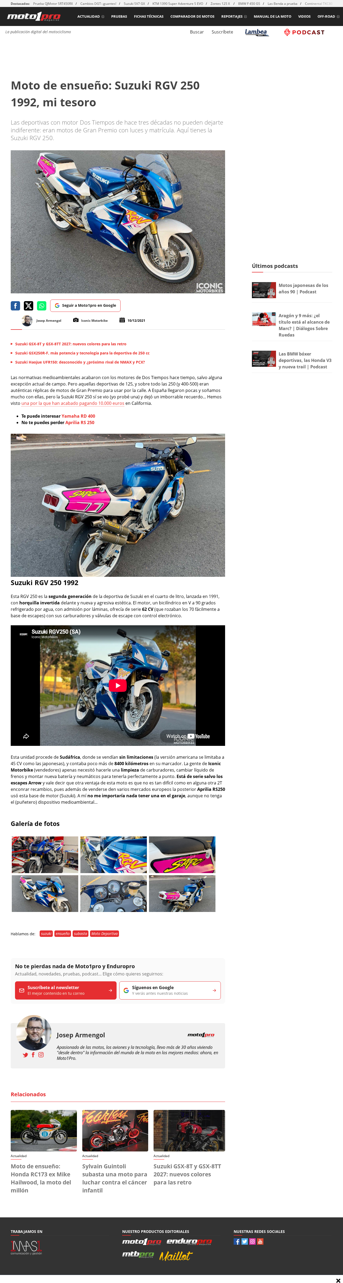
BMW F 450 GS (249, 3)
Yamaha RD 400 (78, 416)
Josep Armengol (81, 1035)
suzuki (46, 933)
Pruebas (119, 16)
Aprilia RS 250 (79, 422)
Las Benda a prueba (282, 3)
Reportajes (232, 16)
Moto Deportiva (104, 933)
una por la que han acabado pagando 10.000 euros (72, 403)
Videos (304, 16)
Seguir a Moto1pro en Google (89, 305)
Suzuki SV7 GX (134, 3)
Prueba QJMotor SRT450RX (53, 3)
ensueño (63, 933)
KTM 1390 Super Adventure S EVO (177, 3)
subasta (80, 933)
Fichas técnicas (148, 16)
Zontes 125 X (221, 3)
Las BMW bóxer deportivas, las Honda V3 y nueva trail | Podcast (305, 360)
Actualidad (88, 16)
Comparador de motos (192, 16)
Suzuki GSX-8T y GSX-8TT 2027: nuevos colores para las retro (187, 1174)
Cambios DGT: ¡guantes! (98, 3)
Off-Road (326, 16)
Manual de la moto (272, 16)
